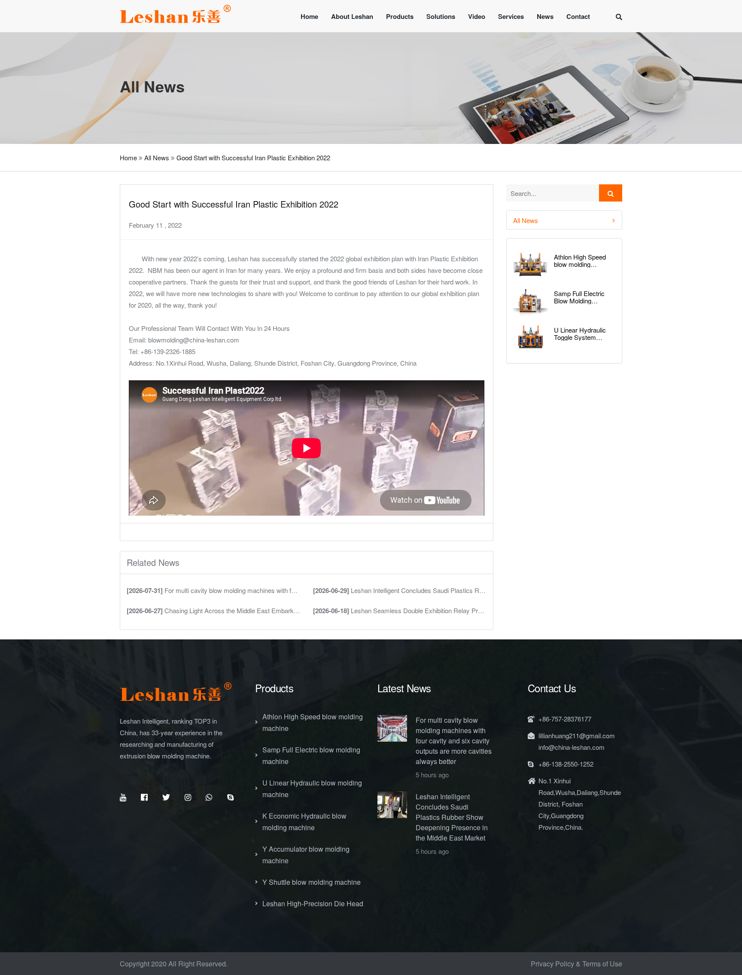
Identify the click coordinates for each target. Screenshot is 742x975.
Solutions (440, 16)
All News (156, 157)
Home (309, 16)
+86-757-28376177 (564, 718)
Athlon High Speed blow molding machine (580, 261)
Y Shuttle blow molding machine (311, 882)
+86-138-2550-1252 (565, 763)
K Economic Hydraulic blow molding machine (304, 821)
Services (511, 16)
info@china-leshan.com (571, 747)
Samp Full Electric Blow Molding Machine (579, 297)
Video (476, 16)
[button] (564, 220)
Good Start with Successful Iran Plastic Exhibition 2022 (253, 157)
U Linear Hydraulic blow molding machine (312, 788)
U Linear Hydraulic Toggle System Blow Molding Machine (580, 334)
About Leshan (352, 16)
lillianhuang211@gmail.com (576, 735)
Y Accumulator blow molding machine (306, 854)
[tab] (564, 219)
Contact (578, 16)
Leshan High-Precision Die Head (312, 903)
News (545, 16)
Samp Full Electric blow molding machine (311, 755)
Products (400, 16)
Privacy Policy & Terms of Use (576, 964)
